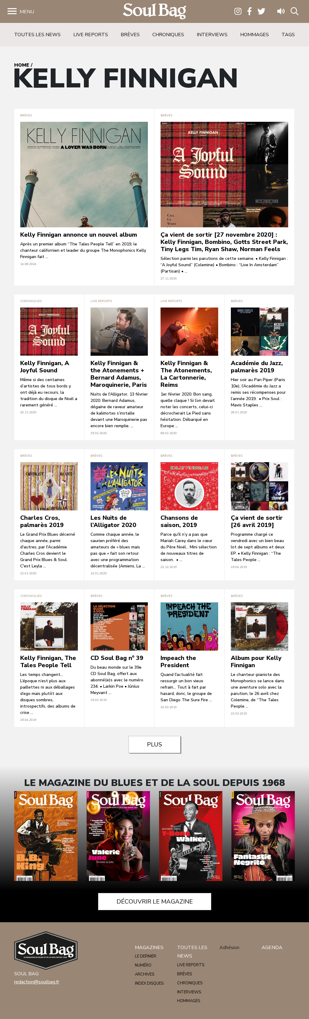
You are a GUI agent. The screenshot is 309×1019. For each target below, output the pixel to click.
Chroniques (168, 34)
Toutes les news (37, 34)
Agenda (272, 947)
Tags (288, 34)
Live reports (90, 34)
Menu (27, 11)
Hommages (254, 34)
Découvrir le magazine (154, 902)
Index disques (149, 983)
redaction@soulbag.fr (36, 982)
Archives (144, 974)
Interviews (212, 34)
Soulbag (154, 11)
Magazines (149, 947)
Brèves (130, 34)
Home (21, 65)
